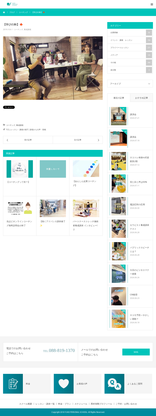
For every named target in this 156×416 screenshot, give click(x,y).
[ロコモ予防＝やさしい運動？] (119, 319)
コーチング (18, 29)
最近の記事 (118, 97)
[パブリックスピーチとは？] (119, 251)
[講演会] (119, 116)
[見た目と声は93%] (119, 184)
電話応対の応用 (137, 204)
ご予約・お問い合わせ (126, 404)
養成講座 (27, 29)
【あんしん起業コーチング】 (84, 183)
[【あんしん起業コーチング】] (86, 168)
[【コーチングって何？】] (20, 169)
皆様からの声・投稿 (38, 129)
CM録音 (134, 294)
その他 (130, 62)
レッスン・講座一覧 (45, 404)
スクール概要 (25, 404)
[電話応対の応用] (119, 206)
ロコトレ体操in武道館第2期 (139, 159)
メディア (130, 55)
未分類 (129, 70)
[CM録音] (119, 296)
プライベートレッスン (130, 47)
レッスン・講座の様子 (19, 129)
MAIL (136, 352)
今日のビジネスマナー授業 (139, 272)
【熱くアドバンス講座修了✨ (52, 223)
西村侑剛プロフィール (101, 404)
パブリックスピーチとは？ (139, 249)
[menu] (151, 4)
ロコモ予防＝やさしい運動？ (139, 317)
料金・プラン (64, 404)
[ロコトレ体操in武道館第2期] (119, 161)
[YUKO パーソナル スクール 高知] (12, 4)
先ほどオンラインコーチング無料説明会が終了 (19, 223)
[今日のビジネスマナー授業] (119, 274)
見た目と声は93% (138, 181)
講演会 (133, 114)
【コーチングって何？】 (18, 181)
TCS (7, 129)
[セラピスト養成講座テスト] (119, 229)
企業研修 (130, 32)
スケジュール (80, 404)
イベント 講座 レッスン (130, 40)
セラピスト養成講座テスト (139, 227)
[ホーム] (4, 12)
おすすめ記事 (141, 97)
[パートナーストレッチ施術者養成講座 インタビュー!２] (86, 208)
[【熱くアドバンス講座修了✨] (53, 208)
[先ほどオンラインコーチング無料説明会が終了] (20, 208)
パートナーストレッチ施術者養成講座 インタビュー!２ (85, 225)
